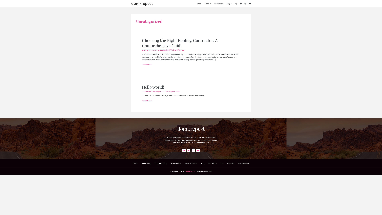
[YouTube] (250, 4)
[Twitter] (241, 4)
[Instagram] (245, 4)
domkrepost (142, 3)
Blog (228, 3)
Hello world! (153, 87)
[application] (210, 3)
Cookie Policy (146, 163)
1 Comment (146, 91)
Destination (218, 3)
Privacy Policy (176, 163)
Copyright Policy (161, 163)
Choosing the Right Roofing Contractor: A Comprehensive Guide (180, 43)
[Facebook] (236, 4)
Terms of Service (191, 163)
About (207, 3)
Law (222, 163)
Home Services (243, 163)
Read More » (147, 64)
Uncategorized (164, 50)
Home (199, 3)
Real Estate (212, 163)
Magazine (230, 163)
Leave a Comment (149, 50)
